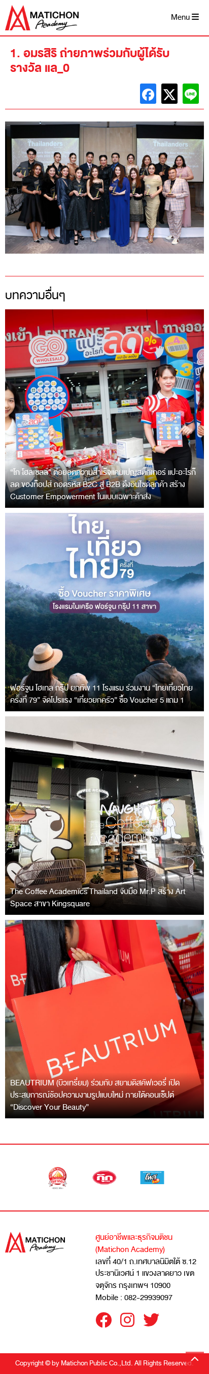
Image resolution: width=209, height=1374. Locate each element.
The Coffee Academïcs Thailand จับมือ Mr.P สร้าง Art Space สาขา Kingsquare (98, 897)
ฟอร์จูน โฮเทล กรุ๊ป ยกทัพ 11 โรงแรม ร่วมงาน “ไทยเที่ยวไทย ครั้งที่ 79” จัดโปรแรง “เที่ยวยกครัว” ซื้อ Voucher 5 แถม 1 (101, 694)
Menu (181, 17)
